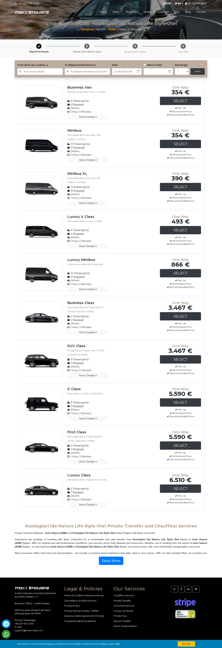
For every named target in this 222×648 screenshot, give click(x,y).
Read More (111, 561)
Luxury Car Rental (123, 610)
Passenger (181, 65)
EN (179, 3)
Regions (131, 11)
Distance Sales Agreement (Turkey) (84, 615)
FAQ (177, 11)
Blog (188, 11)
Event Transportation (125, 626)
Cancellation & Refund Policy (80, 600)
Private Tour (120, 615)
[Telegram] (6, 623)
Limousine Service (124, 605)
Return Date (154, 65)
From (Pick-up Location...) (32, 65)
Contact (201, 11)
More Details (87, 117)
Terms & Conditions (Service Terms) (84, 595)
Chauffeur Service (124, 595)
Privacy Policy (72, 605)
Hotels (148, 11)
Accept (186, 643)
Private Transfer (122, 600)
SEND (198, 71)
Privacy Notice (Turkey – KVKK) (81, 610)
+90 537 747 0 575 (28, 3)
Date (115, 65)
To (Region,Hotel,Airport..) (80, 65)
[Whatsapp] (6, 634)
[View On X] (195, 589)
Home (103, 11)
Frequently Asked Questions (80, 621)
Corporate (163, 11)
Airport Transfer (122, 621)
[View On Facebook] (181, 589)
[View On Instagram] (174, 589)
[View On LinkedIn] (188, 589)
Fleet (116, 11)
